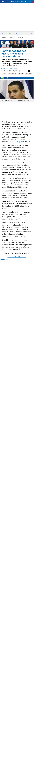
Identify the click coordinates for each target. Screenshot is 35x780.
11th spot (18, 142)
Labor (4, 73)
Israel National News (7, 37)
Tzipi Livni (20, 73)
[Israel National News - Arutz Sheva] (18, 1)
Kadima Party (29, 73)
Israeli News (17, 37)
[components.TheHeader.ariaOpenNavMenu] (5, 1)
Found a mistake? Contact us (17, 257)
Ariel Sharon (12, 73)
